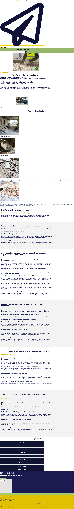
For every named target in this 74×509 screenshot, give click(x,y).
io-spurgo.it (22, 462)
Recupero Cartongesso (5, 179)
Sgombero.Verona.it (22, 469)
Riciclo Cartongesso (4, 202)
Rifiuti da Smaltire (26, 49)
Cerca (1, 51)
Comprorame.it (22, 442)
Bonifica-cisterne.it (22, 449)
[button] (3, 478)
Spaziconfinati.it (22, 459)
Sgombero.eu (22, 445)
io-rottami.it (22, 452)
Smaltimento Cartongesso (6, 136)
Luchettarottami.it (22, 456)
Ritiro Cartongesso (4, 155)
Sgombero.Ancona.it (22, 466)
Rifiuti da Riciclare (19, 49)
